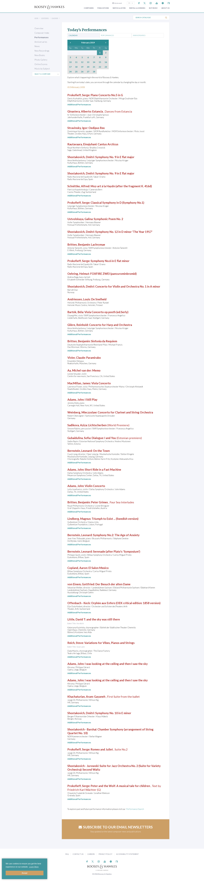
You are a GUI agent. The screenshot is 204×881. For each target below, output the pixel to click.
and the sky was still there (103, 619)
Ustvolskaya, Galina (80, 219)
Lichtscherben (97, 425)
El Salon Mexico (98, 568)
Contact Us (78, 854)
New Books (39, 55)
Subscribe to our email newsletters (118, 827)
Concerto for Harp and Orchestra (110, 325)
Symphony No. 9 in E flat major (114, 157)
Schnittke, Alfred (78, 186)
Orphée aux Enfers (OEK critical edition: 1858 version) (125, 603)
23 (106, 67)
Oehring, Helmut (78, 273)
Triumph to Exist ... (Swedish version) (115, 518)
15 (100, 62)
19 (82, 67)
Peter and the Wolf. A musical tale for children (120, 786)
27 (88, 71)
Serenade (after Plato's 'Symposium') (116, 551)
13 (88, 62)
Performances (41, 37)
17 (70, 67)
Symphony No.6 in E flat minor (110, 261)
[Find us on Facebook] (139, 3)
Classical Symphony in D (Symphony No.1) (117, 202)
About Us (165, 8)
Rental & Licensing (137, 8)
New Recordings (41, 51)
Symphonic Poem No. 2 (108, 219)
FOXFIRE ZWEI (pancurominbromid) (113, 273)
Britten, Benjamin (78, 244)
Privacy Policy (105, 854)
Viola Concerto (101, 383)
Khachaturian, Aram (80, 696)
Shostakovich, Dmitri (80, 157)
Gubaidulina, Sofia (78, 438)
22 (100, 67)
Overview (38, 28)
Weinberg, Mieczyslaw (82, 412)
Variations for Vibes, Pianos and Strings (109, 642)
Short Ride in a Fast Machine (103, 469)
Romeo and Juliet (102, 749)
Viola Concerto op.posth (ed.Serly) (106, 312)
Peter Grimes (99, 502)
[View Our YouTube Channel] (157, 3)
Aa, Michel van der (79, 370)
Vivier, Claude (76, 357)
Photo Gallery (40, 60)
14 (94, 62)
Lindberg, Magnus (79, 518)
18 (76, 67)
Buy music (153, 8)
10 (70, 62)
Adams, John (75, 399)
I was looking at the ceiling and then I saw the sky (116, 663)
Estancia (97, 111)
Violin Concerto (95, 486)
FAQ (67, 854)
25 (76, 71)
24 (70, 71)
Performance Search (135, 809)
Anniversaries (40, 42)
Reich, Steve (75, 642)
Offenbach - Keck (78, 603)
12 (82, 62)
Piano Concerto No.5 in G (107, 95)
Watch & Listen (119, 8)
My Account (118, 3)
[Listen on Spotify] (163, 3)
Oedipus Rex (97, 128)
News (37, 46)
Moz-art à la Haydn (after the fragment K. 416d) (121, 186)
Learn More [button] (34, 867)
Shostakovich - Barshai (81, 729)
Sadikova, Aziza (77, 425)
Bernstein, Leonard (79, 450)
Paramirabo (93, 357)
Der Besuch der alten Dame (112, 584)
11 (76, 62)
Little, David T (76, 619)
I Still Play (91, 399)
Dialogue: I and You (104, 438)
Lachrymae (98, 244)
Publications (103, 8)
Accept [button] (24, 873)
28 (94, 71)
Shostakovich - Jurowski (82, 766)
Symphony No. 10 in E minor (113, 713)
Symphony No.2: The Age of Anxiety (116, 535)
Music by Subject (42, 68)
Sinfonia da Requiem (104, 341)
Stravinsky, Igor (77, 128)
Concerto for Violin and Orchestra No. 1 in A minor (127, 286)
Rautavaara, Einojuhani (82, 144)
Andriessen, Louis (78, 299)
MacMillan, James (78, 383)
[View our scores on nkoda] (169, 3)
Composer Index (41, 33)
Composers (89, 8)
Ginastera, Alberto (79, 111)
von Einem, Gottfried (80, 584)
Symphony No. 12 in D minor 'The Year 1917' (123, 231)
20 (88, 67)
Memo (96, 370)
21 (94, 67)
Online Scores (40, 64)
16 (106, 62)
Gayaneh (99, 696)
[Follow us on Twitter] (145, 3)
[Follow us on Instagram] (151, 3)
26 (82, 71)
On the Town (101, 450)
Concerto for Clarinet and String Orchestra (125, 412)
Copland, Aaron (77, 568)
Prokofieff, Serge (78, 95)
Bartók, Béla (75, 312)
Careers (91, 854)
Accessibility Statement (127, 854)
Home (36, 18)
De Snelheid (98, 299)
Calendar (55, 18)
